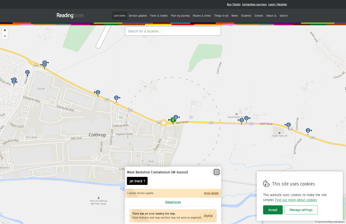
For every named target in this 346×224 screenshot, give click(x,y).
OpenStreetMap (325, 221)
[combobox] (173, 31)
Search (284, 15)
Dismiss (208, 215)
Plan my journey (180, 15)
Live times (120, 15)
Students (246, 15)
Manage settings (301, 210)
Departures (173, 202)
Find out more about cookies (296, 200)
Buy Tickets (233, 4)
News (234, 15)
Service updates (138, 15)
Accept (273, 210)
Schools (258, 15)
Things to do (221, 15)
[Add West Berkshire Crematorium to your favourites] (216, 172)
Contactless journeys (254, 4)
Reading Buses (70, 15)
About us (271, 15)
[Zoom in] (5, 30)
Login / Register (277, 4)
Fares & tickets (159, 15)
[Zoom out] (5, 36)
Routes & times (202, 15)
